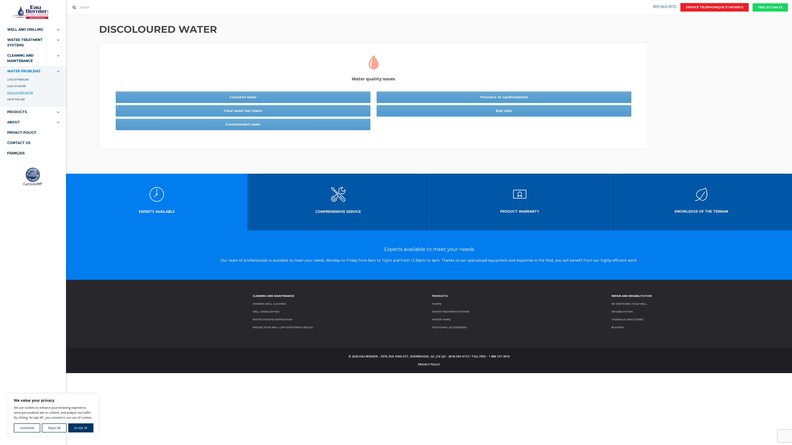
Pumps (436, 303)
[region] (53, 415)
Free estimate (770, 7)
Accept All (80, 428)
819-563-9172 (664, 7)
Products (17, 112)
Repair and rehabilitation (632, 295)
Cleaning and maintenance (20, 58)
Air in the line (16, 99)
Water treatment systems (25, 42)
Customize (27, 428)
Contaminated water (243, 124)
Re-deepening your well (629, 303)
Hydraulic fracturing (628, 319)
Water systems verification (272, 319)
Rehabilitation (622, 311)
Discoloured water (20, 93)
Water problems (23, 71)
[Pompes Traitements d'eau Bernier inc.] (30, 12)
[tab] (157, 202)
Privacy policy (21, 133)
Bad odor (504, 111)
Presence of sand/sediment (504, 97)
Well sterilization (266, 311)
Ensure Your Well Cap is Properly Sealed (283, 327)
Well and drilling (25, 30)
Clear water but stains (243, 111)
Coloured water (243, 97)
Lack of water (16, 86)
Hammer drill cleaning (269, 303)
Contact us (19, 143)
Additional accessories (449, 327)
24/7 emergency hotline (714, 7)
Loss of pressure (18, 79)
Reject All (54, 428)
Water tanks (441, 319)
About (13, 122)
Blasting (618, 327)
